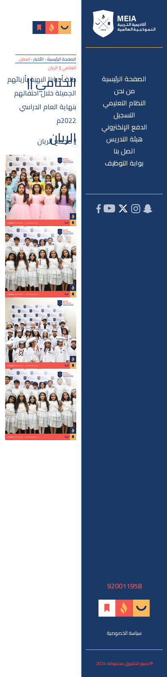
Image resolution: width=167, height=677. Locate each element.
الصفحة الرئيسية (124, 78)
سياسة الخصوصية (124, 633)
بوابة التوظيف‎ (124, 162)
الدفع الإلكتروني (124, 126)
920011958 (124, 585)
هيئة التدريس (124, 138)
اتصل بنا (124, 150)
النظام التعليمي (124, 102)
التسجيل (124, 114)
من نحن (124, 90)
